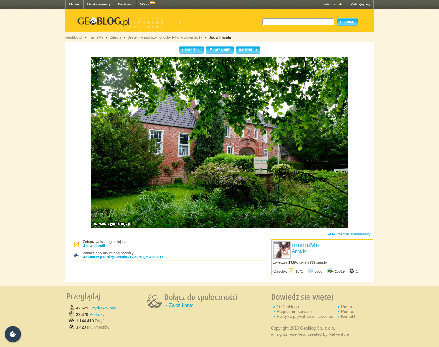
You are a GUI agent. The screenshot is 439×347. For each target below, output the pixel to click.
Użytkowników (102, 308)
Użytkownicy (99, 4)
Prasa (346, 306)
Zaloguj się (360, 4)
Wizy (144, 4)
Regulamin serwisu (294, 311)
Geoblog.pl (73, 37)
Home (74, 4)
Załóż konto (333, 4)
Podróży (97, 314)
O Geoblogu (288, 306)
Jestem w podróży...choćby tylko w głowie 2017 (165, 37)
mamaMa (96, 37)
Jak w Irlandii (220, 37)
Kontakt (348, 316)
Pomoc (347, 311)
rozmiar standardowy (354, 234)
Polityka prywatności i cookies (305, 316)
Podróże (125, 4)
